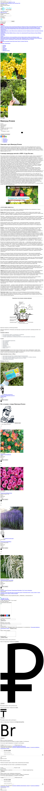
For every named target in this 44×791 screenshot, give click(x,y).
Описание (5, 138)
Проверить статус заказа (5, 593)
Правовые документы (4, 599)
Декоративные (14, 590)
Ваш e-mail (2, 619)
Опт (15, 3)
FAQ (19, 3)
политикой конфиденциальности (19, 746)
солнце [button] (5, 494)
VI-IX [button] (8, 494)
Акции (38, 592)
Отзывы (5, 141)
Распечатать (2, 52)
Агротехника (5, 139)
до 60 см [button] (2, 494)
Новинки (2, 590)
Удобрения (5, 140)
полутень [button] (10, 581)
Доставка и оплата (4, 3)
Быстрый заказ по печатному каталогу (15, 592)
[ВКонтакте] (1, 136)
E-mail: (1, 767)
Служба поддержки (14, 593)
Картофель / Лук (21, 590)
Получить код (3, 756)
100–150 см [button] (2, 581)
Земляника (30, 590)
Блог (17, 3)
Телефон (2, 745)
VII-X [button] (7, 542)
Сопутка (26, 590)
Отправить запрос (4, 637)
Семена (5, 590)
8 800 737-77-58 (12, 2)
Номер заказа (3, 626)
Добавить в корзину (4, 399)
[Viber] (4, 136)
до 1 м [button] (1, 542)
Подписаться (3, 620)
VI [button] (12, 581)
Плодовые (9, 590)
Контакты (10, 3)
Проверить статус (13, 628)
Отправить (3, 771)
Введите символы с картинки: (6, 769)
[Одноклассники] (2, 136)
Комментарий (3, 636)
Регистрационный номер (5, 623)
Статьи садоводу (34, 592)
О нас (13, 3)
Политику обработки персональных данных (21, 747)
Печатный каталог (26, 592)
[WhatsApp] (6, 136)
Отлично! (2, 703)
